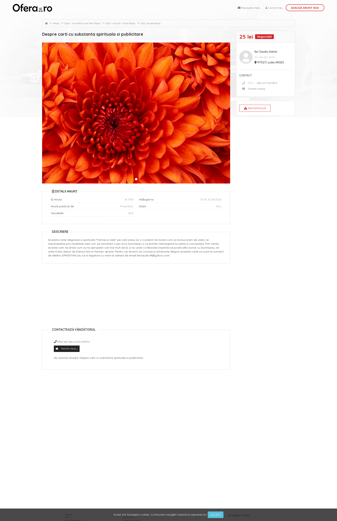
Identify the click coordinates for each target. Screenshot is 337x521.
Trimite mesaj (256, 88)
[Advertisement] (136, 294)
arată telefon (82, 341)
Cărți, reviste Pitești (150, 23)
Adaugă (305, 8)
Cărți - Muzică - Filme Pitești (120, 23)
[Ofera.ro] (32, 8)
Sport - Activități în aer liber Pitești (82, 23)
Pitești (56, 23)
